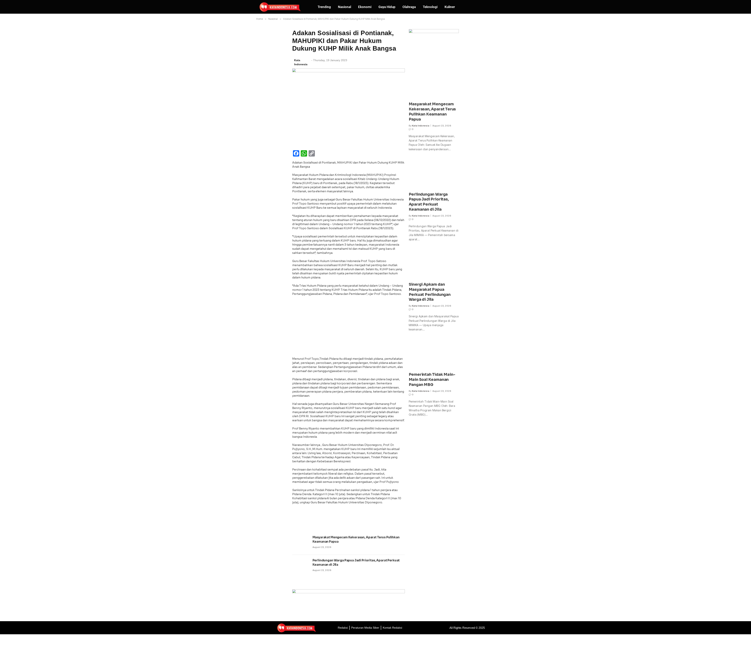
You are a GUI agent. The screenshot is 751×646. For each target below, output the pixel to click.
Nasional (344, 7)
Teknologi (430, 7)
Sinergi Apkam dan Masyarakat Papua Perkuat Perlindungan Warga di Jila (430, 292)
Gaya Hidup (386, 7)
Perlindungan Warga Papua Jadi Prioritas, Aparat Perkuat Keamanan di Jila (356, 562)
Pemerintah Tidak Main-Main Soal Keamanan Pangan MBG (432, 379)
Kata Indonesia (420, 125)
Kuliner (450, 7)
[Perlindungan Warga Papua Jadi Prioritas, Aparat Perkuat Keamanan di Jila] (300, 566)
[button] (486, 7)
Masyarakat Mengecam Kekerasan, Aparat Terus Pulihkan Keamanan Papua (356, 539)
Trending (324, 7)
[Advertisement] (348, 327)
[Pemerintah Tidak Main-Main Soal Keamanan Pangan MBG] (434, 354)
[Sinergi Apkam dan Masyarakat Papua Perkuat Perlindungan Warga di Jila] (434, 264)
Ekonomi (364, 7)
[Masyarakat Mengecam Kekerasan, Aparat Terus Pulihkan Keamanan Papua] (300, 543)
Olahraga (409, 7)
